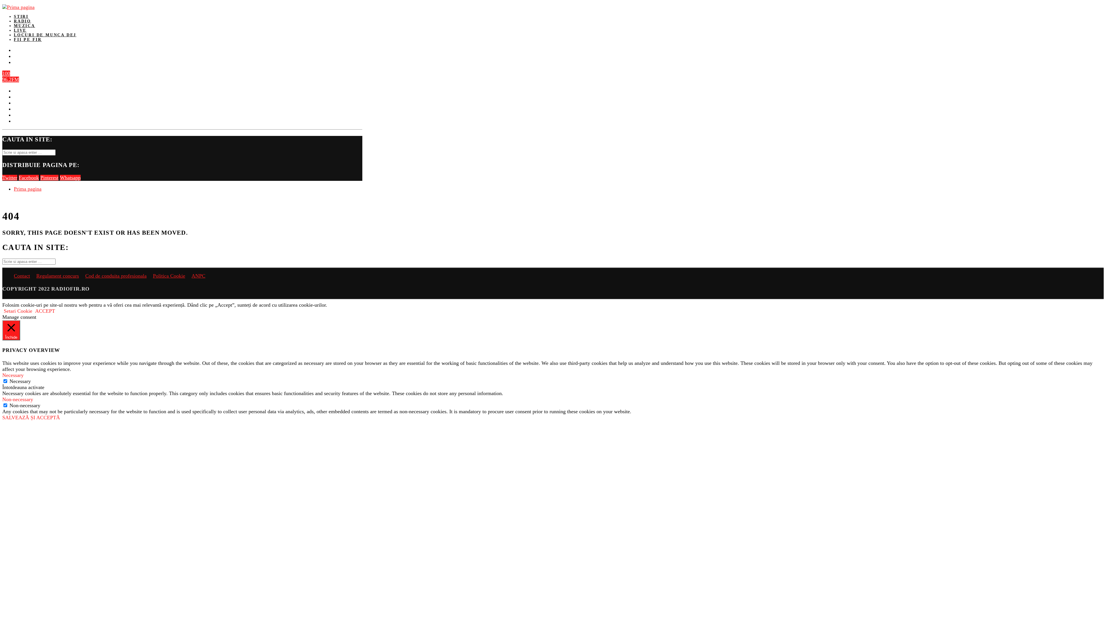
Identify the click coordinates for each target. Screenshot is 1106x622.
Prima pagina (27, 189)
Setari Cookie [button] (18, 311)
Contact (22, 276)
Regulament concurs (57, 276)
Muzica (24, 26)
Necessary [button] (13, 375)
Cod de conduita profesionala (116, 276)
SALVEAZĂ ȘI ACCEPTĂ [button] (31, 417)
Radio (22, 21)
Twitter (9, 178)
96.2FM (10, 79)
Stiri (21, 16)
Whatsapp (70, 178)
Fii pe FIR (28, 39)
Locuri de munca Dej (45, 35)
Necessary (20, 381)
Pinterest (49, 178)
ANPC (198, 276)
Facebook (29, 178)
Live (20, 30)
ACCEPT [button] (45, 311)
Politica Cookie (169, 276)
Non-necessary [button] (17, 399)
